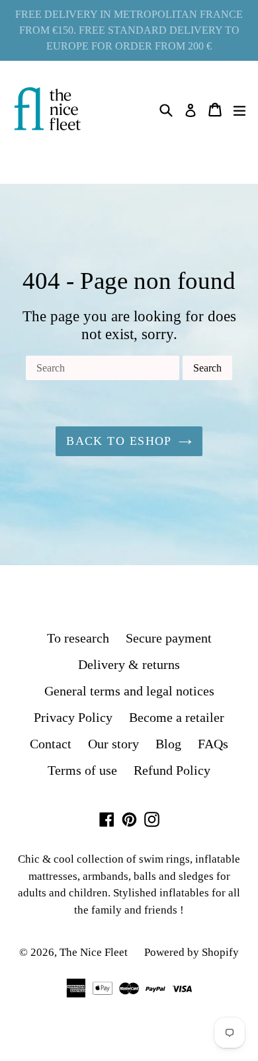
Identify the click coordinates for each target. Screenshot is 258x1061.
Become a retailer (176, 717)
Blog (168, 743)
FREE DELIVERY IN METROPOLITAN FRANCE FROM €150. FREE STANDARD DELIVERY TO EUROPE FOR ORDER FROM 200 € (129, 30)
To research (78, 638)
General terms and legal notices (129, 691)
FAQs (213, 743)
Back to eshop (119, 441)
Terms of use (82, 770)
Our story (113, 743)
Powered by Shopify (191, 952)
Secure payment (169, 638)
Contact (50, 743)
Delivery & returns (129, 664)
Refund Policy (172, 770)
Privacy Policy (73, 717)
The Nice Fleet (94, 952)
